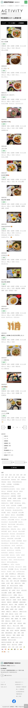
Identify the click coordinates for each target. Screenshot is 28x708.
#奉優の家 (3, 46)
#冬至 (11, 581)
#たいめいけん (8, 510)
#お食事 (12, 46)
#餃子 (15, 290)
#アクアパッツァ (19, 103)
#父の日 (16, 614)
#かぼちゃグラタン (17, 500)
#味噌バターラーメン (18, 588)
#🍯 (8, 649)
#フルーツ (3, 562)
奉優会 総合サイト (19, 682)
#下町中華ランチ (12, 573)
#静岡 (2, 290)
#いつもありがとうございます (7, 486)
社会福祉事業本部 (20, 691)
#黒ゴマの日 (14, 644)
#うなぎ (22, 489)
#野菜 (2, 632)
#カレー (17, 74)
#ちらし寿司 (21, 181)
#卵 (8, 585)
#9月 (19, 477)
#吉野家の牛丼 (4, 130)
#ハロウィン (18, 232)
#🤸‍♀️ (8, 651)
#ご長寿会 (20, 505)
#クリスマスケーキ (20, 533)
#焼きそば (18, 366)
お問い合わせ (4, 687)
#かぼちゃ (17, 235)
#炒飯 (6, 614)
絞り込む (15, 467)
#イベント (17, 519)
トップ (4, 23)
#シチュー (22, 543)
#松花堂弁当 (21, 604)
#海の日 (3, 611)
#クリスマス (12, 533)
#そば (2, 510)
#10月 (13, 232)
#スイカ (13, 545)
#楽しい (9, 48)
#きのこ (23, 503)
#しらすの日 (23, 507)
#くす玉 (3, 505)
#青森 (22, 632)
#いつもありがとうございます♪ (8, 489)
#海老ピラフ (8, 611)
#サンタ (24, 540)
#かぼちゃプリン (5, 237)
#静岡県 (23, 288)
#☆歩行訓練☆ (16, 484)
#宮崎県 (18, 597)
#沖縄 (2, 609)
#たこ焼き (3, 512)
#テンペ (22, 547)
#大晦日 (13, 590)
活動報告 (22, 5)
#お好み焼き (13, 496)
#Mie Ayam (3, 481)
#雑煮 (19, 632)
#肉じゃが (18, 48)
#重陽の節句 (23, 630)
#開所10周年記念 (8, 632)
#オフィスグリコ (20, 524)
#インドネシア (4, 522)
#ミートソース (19, 566)
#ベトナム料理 (4, 566)
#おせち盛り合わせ (5, 493)
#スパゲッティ (9, 317)
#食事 (22, 635)
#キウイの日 (4, 531)
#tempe (9, 481)
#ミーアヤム (11, 566)
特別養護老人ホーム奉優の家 (13, 5)
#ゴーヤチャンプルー (5, 540)
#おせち (21, 491)
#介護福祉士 (4, 578)
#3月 (25, 474)
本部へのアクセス (8, 675)
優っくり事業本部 (20, 689)
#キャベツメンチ (4, 533)
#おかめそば (9, 491)
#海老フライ (15, 611)
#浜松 (6, 290)
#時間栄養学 (15, 602)
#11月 (13, 48)
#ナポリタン (16, 317)
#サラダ (13, 540)
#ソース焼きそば (5, 368)
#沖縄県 (7, 609)
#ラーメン (17, 569)
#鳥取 (17, 642)
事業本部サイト (3, 5)
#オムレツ (10, 526)
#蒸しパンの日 (16, 625)
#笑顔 (2, 621)
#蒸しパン (9, 625)
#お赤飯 (9, 498)
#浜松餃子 (11, 290)
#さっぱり (3, 507)
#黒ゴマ (8, 644)
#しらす (18, 507)
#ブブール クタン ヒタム (12, 562)
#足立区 (11, 630)
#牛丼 (17, 128)
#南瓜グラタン (18, 583)
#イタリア (18, 101)
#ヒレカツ (19, 557)
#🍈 (24, 647)
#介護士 (23, 576)
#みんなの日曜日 (20, 514)
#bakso (23, 477)
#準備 (2, 614)
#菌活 (24, 623)
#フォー (10, 559)
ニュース (3, 682)
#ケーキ (23, 536)
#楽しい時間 (13, 606)
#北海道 (3, 583)
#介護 (19, 576)
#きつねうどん (4, 263)
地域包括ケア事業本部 (21, 687)
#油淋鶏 (11, 609)
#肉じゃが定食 (4, 50)
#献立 (8, 46)
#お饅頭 (19, 498)
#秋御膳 (17, 393)
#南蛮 (23, 583)
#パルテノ (3, 557)
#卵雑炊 (21, 585)
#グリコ (18, 536)
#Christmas (13, 479)
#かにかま (3, 500)
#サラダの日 (19, 540)
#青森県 (3, 635)
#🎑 (14, 649)
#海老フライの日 (22, 611)
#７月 (13, 647)
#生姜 (2, 618)
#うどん (17, 261)
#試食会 (3, 630)
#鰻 (13, 642)
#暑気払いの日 (4, 604)
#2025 (17, 474)
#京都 (2, 576)
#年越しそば (8, 599)
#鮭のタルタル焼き (12, 639)
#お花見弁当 (4, 498)
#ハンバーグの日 (4, 555)
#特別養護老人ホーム (5, 616)
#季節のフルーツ (4, 597)
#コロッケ (18, 155)
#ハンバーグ (18, 419)
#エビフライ (4, 524)
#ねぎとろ (7, 514)
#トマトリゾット (10, 550)
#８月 (17, 647)
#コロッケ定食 (4, 157)
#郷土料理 (18, 206)
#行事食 (17, 46)
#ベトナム (18, 564)
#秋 (16, 181)
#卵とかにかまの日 (14, 585)
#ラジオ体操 (10, 569)
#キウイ (23, 529)
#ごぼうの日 (13, 505)
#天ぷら (18, 590)
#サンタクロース (4, 543)
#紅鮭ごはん (7, 621)
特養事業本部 (19, 694)
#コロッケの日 (10, 538)
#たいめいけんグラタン (18, 510)
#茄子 (15, 623)
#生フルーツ (22, 616)
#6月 (9, 477)
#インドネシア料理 (13, 522)
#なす (2, 514)
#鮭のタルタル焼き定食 (6, 642)
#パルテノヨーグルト (11, 557)
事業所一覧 (3, 684)
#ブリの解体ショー (5, 564)
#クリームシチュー (5, 536)
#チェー (11, 547)
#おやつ (19, 493)
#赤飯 (7, 630)
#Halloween (4, 235)
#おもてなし (13, 493)
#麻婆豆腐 (3, 644)
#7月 (12, 477)
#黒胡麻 (20, 644)
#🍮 (2, 422)
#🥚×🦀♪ (3, 651)
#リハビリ (9, 571)
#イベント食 (23, 46)
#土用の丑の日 (4, 590)
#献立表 (17, 616)
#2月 (21, 474)
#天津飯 (9, 592)
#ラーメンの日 (23, 569)
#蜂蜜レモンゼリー (11, 628)
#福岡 (2, 208)
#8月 (16, 477)
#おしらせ (16, 491)
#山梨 (22, 597)
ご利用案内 (21, 23)
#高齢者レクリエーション (16, 637)
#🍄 (5, 649)
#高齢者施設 (4, 639)
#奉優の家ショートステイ (6, 595)
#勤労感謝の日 (23, 581)
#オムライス (11, 235)
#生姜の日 (7, 618)
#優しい (3, 581)
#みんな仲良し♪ (4, 517)
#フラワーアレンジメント (19, 559)
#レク (14, 571)
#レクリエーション (21, 571)
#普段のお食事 (22, 602)
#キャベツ (15, 531)
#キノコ (9, 531)
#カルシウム (13, 529)
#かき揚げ (24, 498)
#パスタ (3, 317)
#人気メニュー (13, 576)
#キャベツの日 (21, 531)
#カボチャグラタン (5, 529)
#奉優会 (15, 595)
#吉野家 (21, 128)
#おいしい (3, 48)
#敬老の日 (24, 599)
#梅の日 (3, 606)
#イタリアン (12, 103)
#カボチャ (16, 526)
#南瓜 (12, 583)
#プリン (24, 419)
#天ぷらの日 (23, 590)
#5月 (6, 477)
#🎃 (11, 237)
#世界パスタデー (19, 315)
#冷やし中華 (16, 581)
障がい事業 (18, 696)
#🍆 (2, 649)
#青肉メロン (8, 635)
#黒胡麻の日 (4, 647)
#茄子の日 (20, 623)
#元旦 (7, 581)
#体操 (24, 578)
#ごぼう (7, 505)
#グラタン (13, 536)
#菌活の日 (3, 625)
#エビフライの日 (11, 524)
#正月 (19, 606)
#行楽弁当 (3, 395)
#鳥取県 (21, 642)
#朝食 (16, 604)
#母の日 (23, 606)
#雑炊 (15, 632)
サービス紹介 (11, 23)
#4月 (2, 477)
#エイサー (20, 522)
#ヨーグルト (4, 569)
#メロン (24, 566)
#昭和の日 (9, 602)
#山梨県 (3, 599)
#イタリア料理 (4, 103)
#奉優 (14, 592)
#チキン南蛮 (17, 547)
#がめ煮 (7, 208)
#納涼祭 (13, 621)
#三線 (6, 573)
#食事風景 (3, 637)
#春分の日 (3, 602)
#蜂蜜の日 (3, 628)
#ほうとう (13, 514)
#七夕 (2, 573)
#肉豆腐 (10, 623)
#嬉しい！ (20, 595)
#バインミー (12, 555)
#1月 (14, 474)
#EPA (18, 479)
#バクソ (18, 555)
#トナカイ (3, 550)
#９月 (20, 647)
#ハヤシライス (4, 552)
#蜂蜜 (21, 625)
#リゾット (3, 571)
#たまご (8, 512)
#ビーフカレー (4, 76)
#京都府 (7, 576)
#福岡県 (23, 206)
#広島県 (14, 599)
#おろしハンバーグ (5, 496)
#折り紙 (19, 599)
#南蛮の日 (3, 585)
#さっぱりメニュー (11, 507)
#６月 (9, 647)
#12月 (10, 474)
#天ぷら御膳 (4, 592)
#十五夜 (7, 583)
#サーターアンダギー (14, 543)
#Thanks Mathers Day (17, 481)
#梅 (25, 604)
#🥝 (11, 649)
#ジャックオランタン (5, 545)
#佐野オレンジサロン (17, 578)
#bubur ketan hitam (5, 479)
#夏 (9, 590)
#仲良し (9, 578)
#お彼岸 (19, 496)
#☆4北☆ (3, 484)
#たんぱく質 (14, 512)
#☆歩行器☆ (9, 484)
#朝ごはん (11, 604)
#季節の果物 (12, 597)
